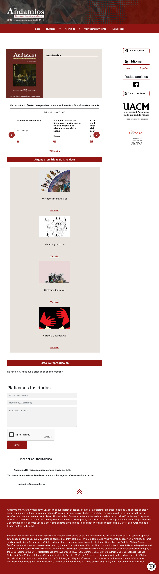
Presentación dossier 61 (29, 120)
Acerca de (70, 29)
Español (144, 68)
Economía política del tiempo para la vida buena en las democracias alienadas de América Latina (67, 125)
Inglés (128, 68)
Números (50, 29)
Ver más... (54, 150)
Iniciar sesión (136, 50)
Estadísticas (118, 29)
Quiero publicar (136, 93)
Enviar (17, 445)
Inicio (37, 29)
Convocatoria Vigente (95, 29)
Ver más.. (54, 211)
